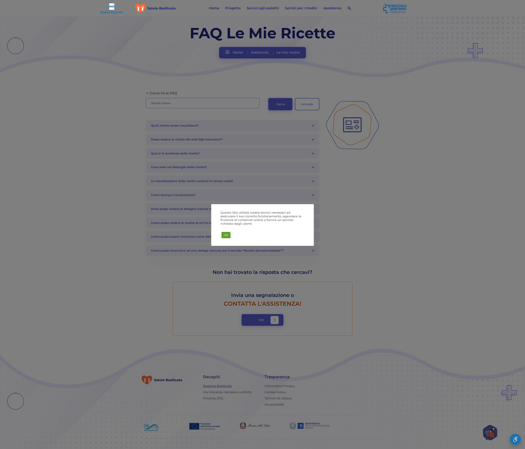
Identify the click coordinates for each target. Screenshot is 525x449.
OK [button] (226, 235)
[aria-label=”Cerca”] (349, 8)
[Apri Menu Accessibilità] (515, 439)
